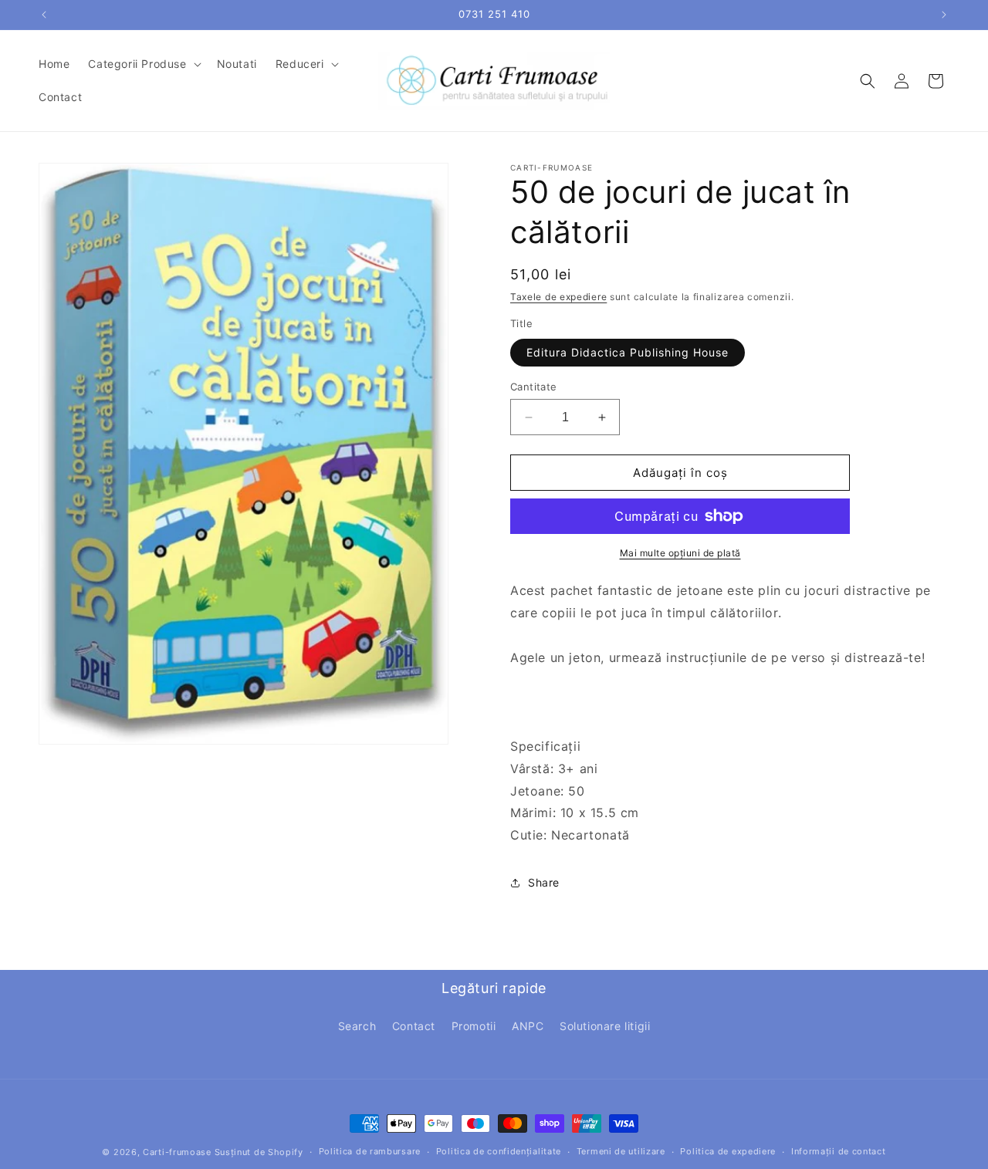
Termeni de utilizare (621, 1151)
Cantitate (533, 386)
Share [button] (544, 882)
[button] (143, 64)
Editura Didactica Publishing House (627, 352)
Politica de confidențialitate (498, 1151)
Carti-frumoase (177, 1152)
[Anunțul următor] (944, 14)
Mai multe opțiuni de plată (680, 553)
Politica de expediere (728, 1151)
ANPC (527, 1025)
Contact (413, 1025)
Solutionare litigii (605, 1025)
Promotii (474, 1025)
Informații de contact (838, 1151)
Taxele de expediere (558, 296)
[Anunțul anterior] (44, 14)
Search (357, 1025)
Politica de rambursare (370, 1151)
